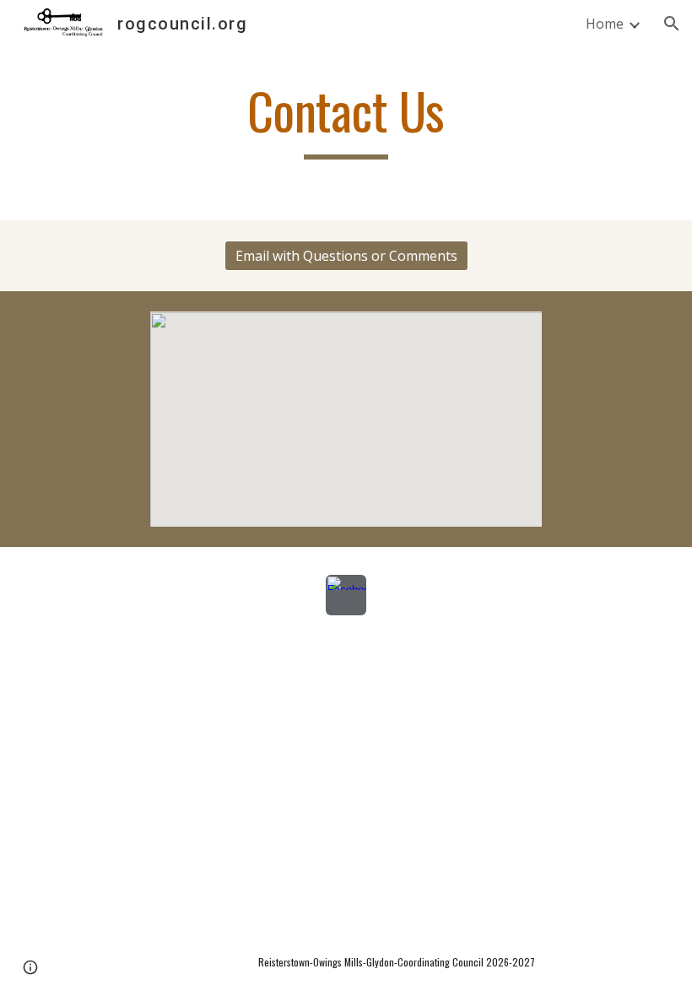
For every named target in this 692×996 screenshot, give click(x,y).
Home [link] (605, 23)
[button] (671, 23)
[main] (346, 118)
